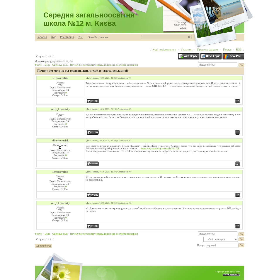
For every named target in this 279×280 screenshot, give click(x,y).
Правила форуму (207, 49)
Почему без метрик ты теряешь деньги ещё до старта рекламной (104, 64)
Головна (42, 37)
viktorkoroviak (60, 140)
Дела (47, 64)
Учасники (186, 49)
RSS (80, 37)
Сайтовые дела (60, 64)
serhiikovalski (60, 78)
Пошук (227, 49)
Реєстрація (67, 37)
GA (71, 61)
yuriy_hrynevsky (60, 109)
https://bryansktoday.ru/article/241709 (160, 148)
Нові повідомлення (164, 49)
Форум (38, 64)
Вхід (53, 37)
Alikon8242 (62, 61)
